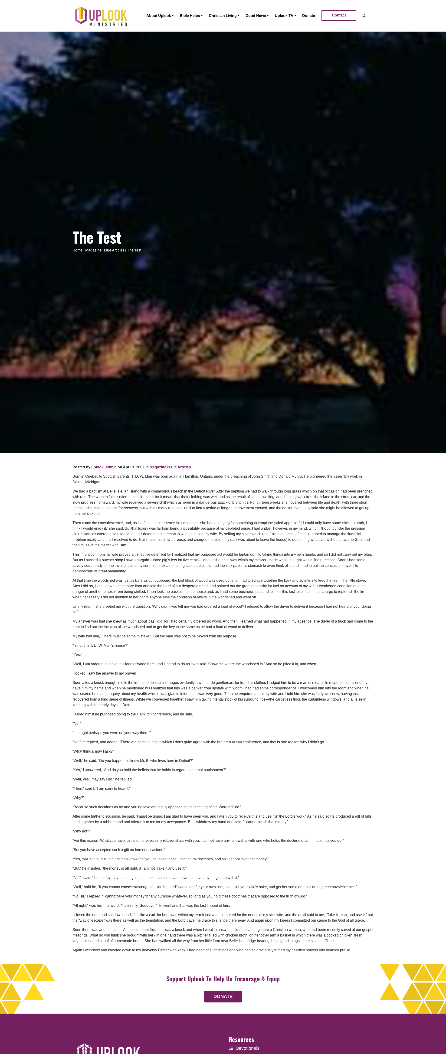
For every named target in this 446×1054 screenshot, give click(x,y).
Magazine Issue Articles (104, 250)
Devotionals (247, 1048)
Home (77, 250)
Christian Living (223, 16)
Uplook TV (284, 16)
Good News (256, 16)
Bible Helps (190, 16)
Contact (339, 15)
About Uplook (158, 16)
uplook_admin (104, 467)
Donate (308, 16)
